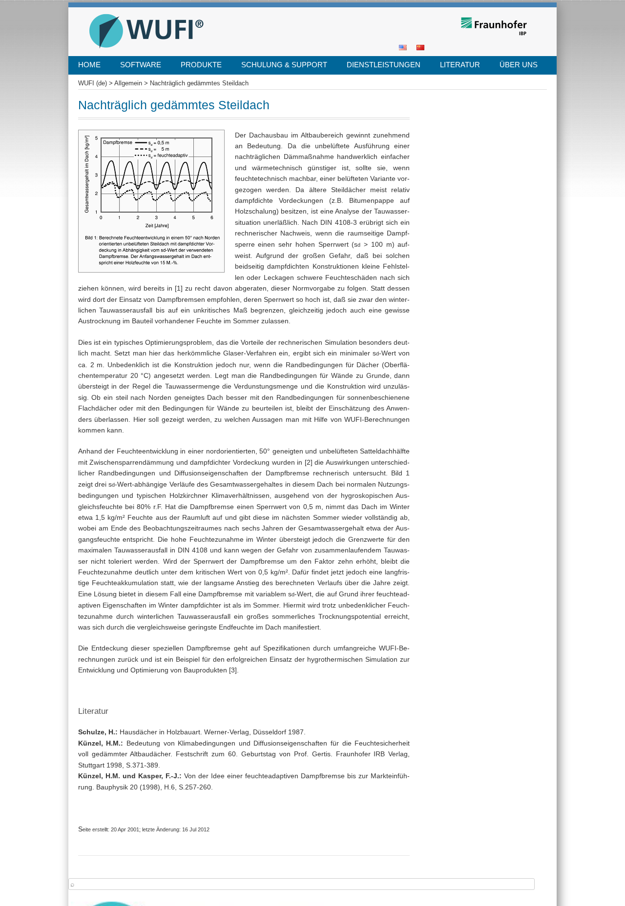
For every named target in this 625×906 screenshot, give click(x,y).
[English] (403, 47)
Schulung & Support (284, 64)
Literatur (460, 64)
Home (89, 64)
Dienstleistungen (383, 64)
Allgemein (128, 83)
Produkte (201, 64)
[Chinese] (420, 47)
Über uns (519, 64)
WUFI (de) (102, 10)
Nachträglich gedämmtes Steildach (199, 83)
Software (140, 64)
